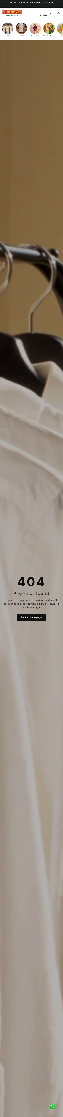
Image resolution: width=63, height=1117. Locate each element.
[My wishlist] (52, 14)
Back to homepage (31, 617)
